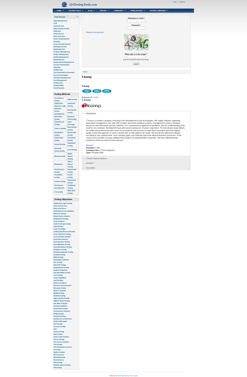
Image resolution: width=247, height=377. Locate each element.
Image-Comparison (61, 270)
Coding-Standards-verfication (64, 232)
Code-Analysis (59, 221)
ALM (55, 23)
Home (57, 11)
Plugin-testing (59, 314)
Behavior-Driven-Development (59, 111)
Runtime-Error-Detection (63, 319)
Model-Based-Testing (70, 156)
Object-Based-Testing (61, 298)
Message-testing (60, 288)
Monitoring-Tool (59, 49)
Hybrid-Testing (59, 144)
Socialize (90, 163)
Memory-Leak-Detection (62, 285)
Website (89, 145)
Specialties (90, 168)
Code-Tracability (59, 229)
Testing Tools (73, 11)
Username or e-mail (136, 18)
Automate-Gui (59, 26)
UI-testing (57, 350)
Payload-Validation (60, 306)
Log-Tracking (58, 280)
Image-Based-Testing (61, 267)
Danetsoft (118, 375)
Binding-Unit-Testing (61, 219)
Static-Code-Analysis (61, 337)
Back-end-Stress (60, 208)
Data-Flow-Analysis (61, 239)
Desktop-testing (59, 255)
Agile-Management (60, 21)
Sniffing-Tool (58, 70)
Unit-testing (58, 192)
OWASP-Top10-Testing (62, 301)
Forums (101, 11)
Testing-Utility (59, 85)
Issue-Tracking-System (62, 44)
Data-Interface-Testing (62, 242)
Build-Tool (57, 31)
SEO (55, 329)
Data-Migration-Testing (62, 244)
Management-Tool (60, 47)
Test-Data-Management (62, 78)
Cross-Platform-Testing (62, 234)
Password (136, 25)
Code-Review (58, 226)
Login (175, 2)
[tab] (136, 113)
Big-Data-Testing (60, 214)
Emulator (57, 41)
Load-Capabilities (60, 278)
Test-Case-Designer (61, 75)
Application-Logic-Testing (63, 203)
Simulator (57, 67)
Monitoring (58, 164)
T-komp (86, 100)
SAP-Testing (58, 324)
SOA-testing (58, 334)
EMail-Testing (58, 257)
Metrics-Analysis (60, 291)
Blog (88, 11)
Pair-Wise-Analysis (61, 303)
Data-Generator (59, 36)
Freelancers (134, 11)
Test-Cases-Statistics (61, 342)
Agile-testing (72, 99)
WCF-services (59, 355)
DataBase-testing (60, 249)
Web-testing (58, 362)
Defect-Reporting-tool (61, 39)
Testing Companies (156, 11)
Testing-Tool (58, 83)
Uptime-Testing (59, 352)
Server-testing (59, 332)
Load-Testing (72, 150)
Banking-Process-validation (64, 211)
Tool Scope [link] (59, 17)
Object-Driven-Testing (70, 164)
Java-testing (58, 275)
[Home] (64, 7)
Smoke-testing (59, 181)
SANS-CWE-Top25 (60, 321)
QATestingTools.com (83, 4)
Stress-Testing (59, 339)
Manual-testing (59, 156)
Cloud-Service (59, 34)
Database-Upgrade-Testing (63, 252)
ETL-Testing (58, 262)
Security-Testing (59, 326)
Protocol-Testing (59, 316)
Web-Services (59, 360)
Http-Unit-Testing (60, 265)
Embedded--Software (61, 260)
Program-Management (62, 52)
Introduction (91, 113)
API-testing (58, 368)
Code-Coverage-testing (62, 224)
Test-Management (60, 80)
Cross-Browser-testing (62, 237)
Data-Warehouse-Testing (63, 247)
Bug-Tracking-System (61, 29)
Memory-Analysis (60, 283)
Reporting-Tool (59, 60)
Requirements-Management (64, 62)
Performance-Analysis (62, 311)
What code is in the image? (136, 54)
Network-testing (59, 296)
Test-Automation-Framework (64, 72)
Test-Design (58, 344)
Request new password (95, 32)
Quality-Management (61, 57)
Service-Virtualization (61, 65)
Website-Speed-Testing (62, 365)
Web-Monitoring (59, 357)
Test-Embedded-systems (63, 347)
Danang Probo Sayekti (131, 375)
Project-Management (61, 54)
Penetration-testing (61, 309)
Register (182, 2)
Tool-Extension (59, 88)
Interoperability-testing (62, 273)
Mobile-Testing (59, 293)
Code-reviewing (60, 128)
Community (116, 11)
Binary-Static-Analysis (62, 216)
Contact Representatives (96, 158)
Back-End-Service (60, 206)
